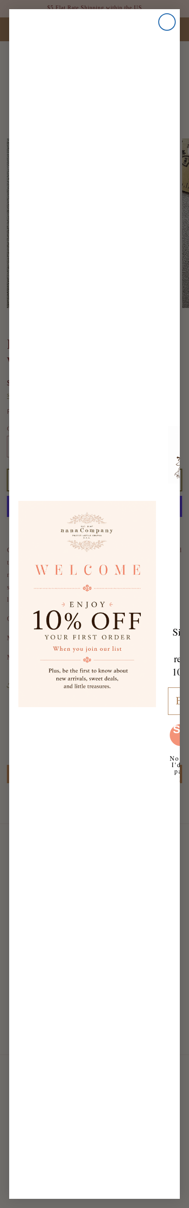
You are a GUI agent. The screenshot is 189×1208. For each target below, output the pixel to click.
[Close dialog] (167, 22)
